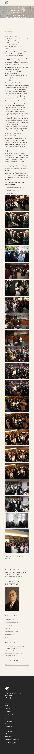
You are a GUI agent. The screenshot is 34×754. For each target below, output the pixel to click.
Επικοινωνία (8, 726)
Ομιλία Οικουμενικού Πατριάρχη (14, 187)
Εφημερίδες (8, 736)
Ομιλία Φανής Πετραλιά (12, 190)
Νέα (6, 33)
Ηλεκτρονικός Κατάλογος (12, 714)
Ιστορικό (7, 708)
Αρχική (7, 703)
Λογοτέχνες (8, 625)
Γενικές (17, 648)
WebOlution (15, 743)
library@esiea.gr (11, 698)
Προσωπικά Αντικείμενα (11, 631)
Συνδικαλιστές (8, 638)
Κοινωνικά (23, 653)
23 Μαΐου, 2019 (9, 31)
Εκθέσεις (19, 650)
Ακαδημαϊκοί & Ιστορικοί (11, 619)
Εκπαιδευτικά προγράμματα (12, 653)
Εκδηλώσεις (8, 558)
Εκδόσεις (14, 650)
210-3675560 (9, 695)
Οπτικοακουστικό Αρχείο (12, 739)
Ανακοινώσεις (20, 646)
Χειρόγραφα (8, 731)
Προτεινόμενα (8, 634)
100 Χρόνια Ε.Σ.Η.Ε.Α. (10, 646)
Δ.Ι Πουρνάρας (9, 706)
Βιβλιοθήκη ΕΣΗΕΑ (10, 556)
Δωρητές (7, 724)
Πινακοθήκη (8, 711)
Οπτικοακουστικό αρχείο (11, 655)
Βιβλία (7, 733)
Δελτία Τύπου (19, 556)
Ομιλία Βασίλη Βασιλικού (12, 193)
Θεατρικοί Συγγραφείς (10, 622)
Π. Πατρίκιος (8, 721)
